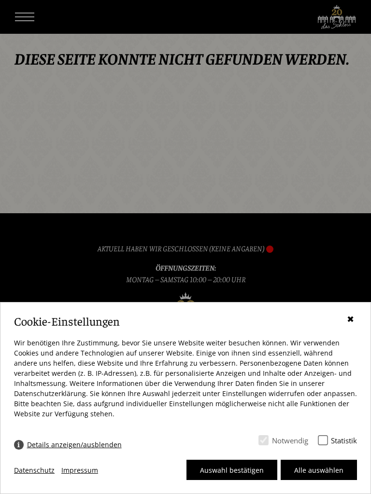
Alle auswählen (318, 470)
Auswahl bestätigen (232, 470)
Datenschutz (34, 470)
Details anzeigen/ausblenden (74, 444)
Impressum (79, 470)
